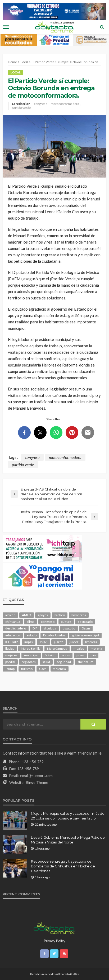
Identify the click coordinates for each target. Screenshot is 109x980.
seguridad (64, 662)
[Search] (101, 27)
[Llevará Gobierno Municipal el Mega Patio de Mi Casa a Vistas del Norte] (15, 844)
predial (10, 662)
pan (93, 655)
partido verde (21, 108)
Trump (10, 669)
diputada (50, 628)
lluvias (9, 648)
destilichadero (15, 628)
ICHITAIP (11, 642)
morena (96, 648)
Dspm (86, 628)
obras (66, 655)
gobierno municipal (85, 635)
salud (46, 662)
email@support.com (36, 775)
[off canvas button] (6, 27)
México (50, 655)
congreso (40, 104)
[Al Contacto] (54, 927)
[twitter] (54, 953)
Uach (43, 669)
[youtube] (64, 953)
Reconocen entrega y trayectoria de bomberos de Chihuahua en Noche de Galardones (63, 866)
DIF (35, 628)
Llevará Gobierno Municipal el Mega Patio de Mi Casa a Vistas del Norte (68, 839)
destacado (85, 622)
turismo (27, 669)
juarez (58, 642)
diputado (69, 628)
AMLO (26, 615)
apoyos (43, 615)
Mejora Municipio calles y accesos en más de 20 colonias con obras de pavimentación (68, 815)
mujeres (11, 655)
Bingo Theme (37, 782)
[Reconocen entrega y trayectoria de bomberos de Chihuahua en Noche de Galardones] (15, 868)
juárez (74, 642)
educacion (12, 635)
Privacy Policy (54, 941)
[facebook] (44, 953)
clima (30, 622)
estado (32, 635)
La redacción (21, 104)
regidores (29, 662)
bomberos (78, 615)
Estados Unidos (54, 635)
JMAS (43, 642)
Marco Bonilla (30, 648)
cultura (66, 622)
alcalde (10, 615)
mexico (79, 648)
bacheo (59, 615)
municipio (31, 655)
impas (28, 642)
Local (16, 72)
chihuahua (12, 622)
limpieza (91, 642)
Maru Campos (57, 648)
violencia (59, 669)
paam (80, 655)
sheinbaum (85, 662)
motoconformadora (65, 104)
